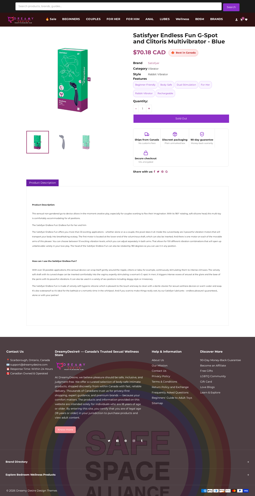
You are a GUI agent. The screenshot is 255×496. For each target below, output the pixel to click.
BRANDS (216, 19)
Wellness (182, 19)
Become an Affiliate (213, 365)
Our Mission (159, 365)
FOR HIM (132, 19)
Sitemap (157, 403)
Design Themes (47, 490)
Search (231, 7)
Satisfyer (153, 63)
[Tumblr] (142, 441)
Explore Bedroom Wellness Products (30, 474)
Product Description (42, 182)
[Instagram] (134, 441)
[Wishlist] (246, 19)
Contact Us (159, 370)
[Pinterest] (126, 441)
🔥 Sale (51, 19)
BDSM (199, 19)
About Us (158, 360)
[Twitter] (109, 441)
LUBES (165, 19)
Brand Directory (16, 461)
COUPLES (93, 19)
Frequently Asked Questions (170, 392)
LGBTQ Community (213, 376)
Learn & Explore (210, 392)
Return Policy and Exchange (170, 387)
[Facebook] (117, 441)
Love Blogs (207, 387)
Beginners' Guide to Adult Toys (172, 397)
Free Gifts (206, 370)
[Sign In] (236, 19)
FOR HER (113, 19)
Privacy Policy (161, 376)
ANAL (149, 19)
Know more (65, 429)
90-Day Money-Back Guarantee (220, 360)
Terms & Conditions (164, 381)
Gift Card (206, 381)
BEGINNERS (71, 19)
